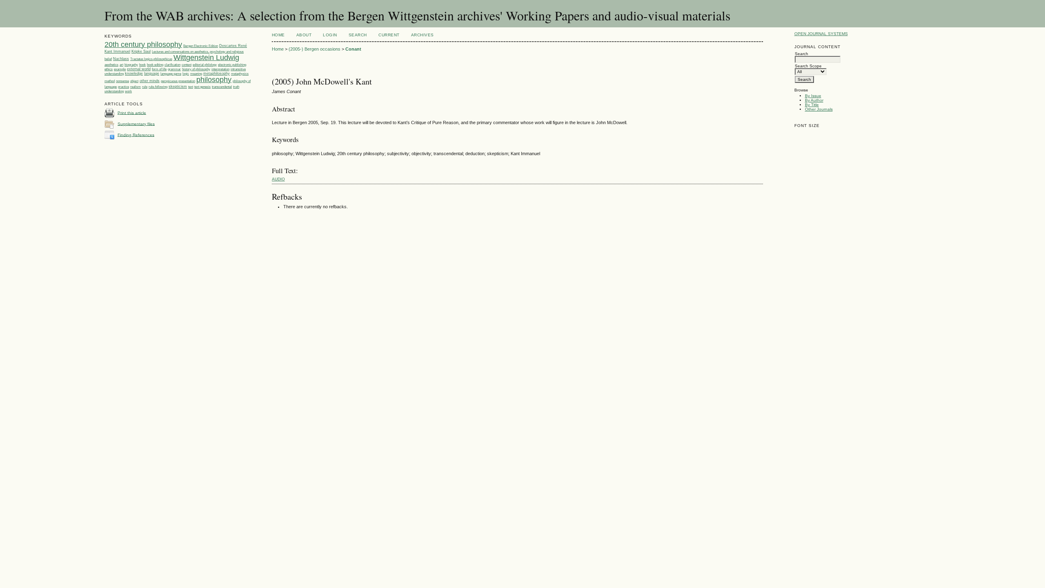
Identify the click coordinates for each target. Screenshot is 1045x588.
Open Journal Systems (821, 33)
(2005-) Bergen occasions (314, 49)
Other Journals (819, 109)
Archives (422, 35)
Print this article (132, 112)
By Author (814, 100)
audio (278, 179)
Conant (353, 49)
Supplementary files (136, 123)
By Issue (813, 96)
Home (278, 35)
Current (389, 35)
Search (358, 35)
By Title (812, 104)
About (304, 35)
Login (330, 35)
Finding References (136, 134)
